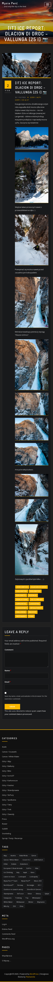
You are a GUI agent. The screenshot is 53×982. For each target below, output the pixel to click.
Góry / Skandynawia (10, 790)
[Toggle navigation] (47, 4)
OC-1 (39, 885)
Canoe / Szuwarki (9, 752)
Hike (36, 868)
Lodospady (21, 608)
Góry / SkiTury (8, 795)
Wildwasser (20, 902)
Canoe (33, 855)
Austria (13, 855)
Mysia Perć (10, 3)
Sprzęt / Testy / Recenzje (12, 838)
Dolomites (35, 591)
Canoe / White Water (10, 756)
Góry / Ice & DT (22, 100)
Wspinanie (21, 616)
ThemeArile (30, 977)
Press (4, 819)
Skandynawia (8, 894)
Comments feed (8, 934)
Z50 (14, 906)
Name (8, 670)
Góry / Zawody (8, 814)
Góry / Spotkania (9, 800)
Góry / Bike (6, 771)
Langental (21, 604)
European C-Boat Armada (13, 868)
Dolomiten (21, 591)
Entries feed (7, 929)
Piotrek (20, 97)
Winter (30, 902)
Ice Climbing (37, 599)
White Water (8, 902)
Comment (9, 649)
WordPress (34, 974)
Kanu (32, 872)
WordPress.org (8, 938)
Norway (20, 885)
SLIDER (5, 828)
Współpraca (7, 955)
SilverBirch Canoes (34, 889)
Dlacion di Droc (38, 587)
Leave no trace (9, 877)
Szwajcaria (7, 898)
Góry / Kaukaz (8, 785)
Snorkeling (6, 833)
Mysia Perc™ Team (10, 881)
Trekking (18, 898)
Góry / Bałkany (8, 766)
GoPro (28, 868)
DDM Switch (22, 587)
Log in (4, 924)
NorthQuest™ (9, 885)
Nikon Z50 (38, 881)
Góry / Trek (6, 809)
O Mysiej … (6, 960)
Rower (4, 824)
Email (8, 682)
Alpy (5, 855)
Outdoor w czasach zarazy (13, 889)
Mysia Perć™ (36, 608)
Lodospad (34, 604)
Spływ (47, 894)
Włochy (32, 612)
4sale (4, 747)
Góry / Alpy (35, 97)
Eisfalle (33, 595)
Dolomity (21, 595)
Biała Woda (23, 855)
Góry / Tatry (7, 804)
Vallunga (20, 612)
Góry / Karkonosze (10, 780)
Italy (17, 872)
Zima (31, 616)
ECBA (5, 864)
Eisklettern (21, 599)
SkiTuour (20, 894)
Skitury (38, 894)
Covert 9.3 (26, 860)
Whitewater (36, 898)
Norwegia (30, 885)
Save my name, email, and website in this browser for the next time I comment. (26, 697)
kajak (25, 872)
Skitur (30, 894)
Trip (26, 898)
